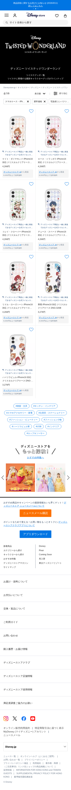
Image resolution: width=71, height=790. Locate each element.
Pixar (41, 550)
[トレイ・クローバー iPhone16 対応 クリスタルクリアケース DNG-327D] (18, 204)
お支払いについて (13, 595)
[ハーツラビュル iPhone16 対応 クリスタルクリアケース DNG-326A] (18, 350)
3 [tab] (39, 9)
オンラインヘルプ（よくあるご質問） (37, 756)
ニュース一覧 (9, 756)
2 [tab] (37, 9)
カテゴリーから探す (12, 550)
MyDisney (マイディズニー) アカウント (24, 731)
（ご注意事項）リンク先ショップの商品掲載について (28, 766)
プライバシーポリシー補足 (15, 763)
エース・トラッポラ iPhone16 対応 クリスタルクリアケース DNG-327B (52, 161)
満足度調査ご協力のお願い (17, 703)
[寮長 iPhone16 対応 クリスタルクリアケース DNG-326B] (53, 277)
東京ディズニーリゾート (50, 563)
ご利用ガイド (10, 622)
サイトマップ (9, 567)
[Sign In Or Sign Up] (14, 15)
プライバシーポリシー (34, 760)
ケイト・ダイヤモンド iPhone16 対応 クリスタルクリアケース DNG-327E (17, 161)
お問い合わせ (10, 635)
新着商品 (7, 546)
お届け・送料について (15, 581)
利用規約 (37, 763)
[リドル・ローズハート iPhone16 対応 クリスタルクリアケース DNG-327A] (18, 277)
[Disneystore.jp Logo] (35, 15)
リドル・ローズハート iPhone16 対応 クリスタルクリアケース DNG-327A (17, 306)
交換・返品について (14, 608)
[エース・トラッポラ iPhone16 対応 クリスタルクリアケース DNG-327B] (53, 132)
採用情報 (7, 770)
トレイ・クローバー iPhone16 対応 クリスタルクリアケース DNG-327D (16, 234)
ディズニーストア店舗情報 (17, 676)
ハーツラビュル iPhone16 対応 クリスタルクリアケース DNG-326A (16, 379)
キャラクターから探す (13, 554)
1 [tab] (34, 9)
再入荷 (42, 559)
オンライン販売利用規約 (16, 728)
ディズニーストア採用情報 (17, 689)
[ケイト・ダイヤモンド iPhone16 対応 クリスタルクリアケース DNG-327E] (18, 132)
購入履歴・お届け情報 (15, 649)
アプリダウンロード (35, 534)
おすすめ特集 (9, 559)
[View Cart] (65, 16)
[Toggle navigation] (6, 16)
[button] (2, 477)
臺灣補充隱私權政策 (23, 777)
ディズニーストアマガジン (15, 563)
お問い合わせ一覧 (11, 760)
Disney (42, 546)
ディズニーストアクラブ (16, 662)
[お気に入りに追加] (31, 111)
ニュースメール (11, 735)
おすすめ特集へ (35, 457)
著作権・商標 (51, 763)
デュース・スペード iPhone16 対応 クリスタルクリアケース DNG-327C (52, 234)
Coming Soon (45, 554)
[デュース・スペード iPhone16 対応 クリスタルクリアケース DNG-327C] (53, 204)
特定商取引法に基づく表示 (49, 728)
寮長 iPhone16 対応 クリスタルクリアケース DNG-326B (52, 306)
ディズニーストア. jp (12, 172)
